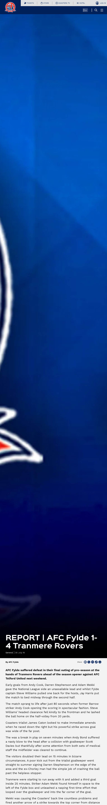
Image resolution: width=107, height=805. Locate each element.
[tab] (29, 3)
